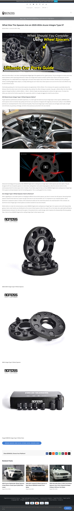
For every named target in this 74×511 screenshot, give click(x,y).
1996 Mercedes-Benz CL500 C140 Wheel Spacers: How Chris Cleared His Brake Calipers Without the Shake (37, 485)
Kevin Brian (5, 28)
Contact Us (60, 499)
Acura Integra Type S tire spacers (32, 75)
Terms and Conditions (42, 499)
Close (56, 1)
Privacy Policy (33, 499)
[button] (3, 477)
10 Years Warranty (53, 499)
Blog (19, 28)
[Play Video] (37, 52)
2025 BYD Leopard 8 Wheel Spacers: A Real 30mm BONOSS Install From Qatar (12, 485)
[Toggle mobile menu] (71, 12)
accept (68, 508)
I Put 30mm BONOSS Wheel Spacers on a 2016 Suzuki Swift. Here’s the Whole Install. (61, 485)
